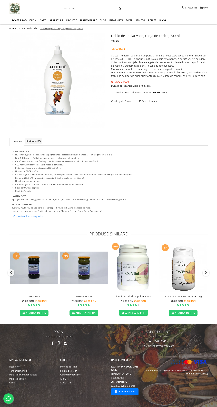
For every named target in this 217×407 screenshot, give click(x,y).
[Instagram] (65, 343)
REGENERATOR (83, 296)
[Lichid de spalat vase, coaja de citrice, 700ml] (57, 80)
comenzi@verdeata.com (160, 346)
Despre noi (14, 366)
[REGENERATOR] (84, 268)
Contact (13, 382)
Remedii (140, 20)
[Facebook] (52, 343)
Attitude (115, 40)
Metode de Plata (68, 366)
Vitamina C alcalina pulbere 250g (133, 296)
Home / (13, 28)
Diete (129, 20)
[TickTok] (59, 343)
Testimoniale (88, 20)
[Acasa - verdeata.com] (30, 8)
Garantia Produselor (70, 374)
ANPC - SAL (65, 382)
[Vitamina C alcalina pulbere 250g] (133, 267)
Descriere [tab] (17, 141)
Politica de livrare (17, 378)
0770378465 (160, 341)
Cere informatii (149, 101)
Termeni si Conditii (18, 370)
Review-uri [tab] (33, 141)
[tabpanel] (57, 80)
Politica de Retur (68, 370)
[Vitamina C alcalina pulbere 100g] (183, 267)
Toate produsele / (29, 28)
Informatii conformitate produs (27, 216)
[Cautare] (120, 8)
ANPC (63, 378)
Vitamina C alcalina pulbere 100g (183, 296)
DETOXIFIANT (34, 296)
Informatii (116, 20)
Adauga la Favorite (123, 101)
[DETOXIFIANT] (34, 268)
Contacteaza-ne (127, 391)
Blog (103, 20)
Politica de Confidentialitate (23, 374)
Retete (152, 20)
